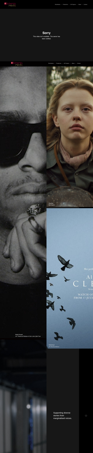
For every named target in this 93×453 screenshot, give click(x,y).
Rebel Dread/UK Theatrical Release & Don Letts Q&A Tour (28, 335)
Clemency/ (54, 345)
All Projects (73, 4)
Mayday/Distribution (52, 204)
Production (65, 4)
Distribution (57, 4)
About (79, 4)
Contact (85, 4)
